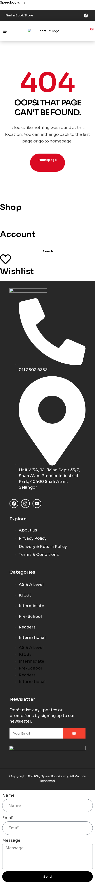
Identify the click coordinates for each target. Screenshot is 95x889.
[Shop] (5, 195)
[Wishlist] (5, 259)
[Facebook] (85, 15)
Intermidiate (31, 605)
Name (8, 795)
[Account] (5, 222)
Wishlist (17, 271)
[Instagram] (25, 503)
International (32, 637)
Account (17, 234)
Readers (27, 627)
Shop (11, 207)
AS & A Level (31, 584)
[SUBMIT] (74, 733)
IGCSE (25, 595)
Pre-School (30, 616)
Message (11, 840)
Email (7, 817)
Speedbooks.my (12, 2)
